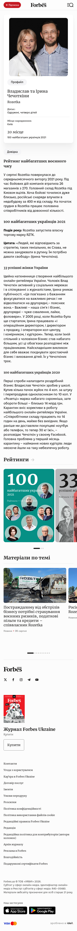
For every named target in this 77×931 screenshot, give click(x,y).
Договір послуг (13, 783)
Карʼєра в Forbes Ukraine (19, 776)
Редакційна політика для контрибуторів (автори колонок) (36, 836)
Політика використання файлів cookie (29, 815)
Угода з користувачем (18, 770)
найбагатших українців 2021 (26, 489)
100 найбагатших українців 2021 (26, 137)
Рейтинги (16, 459)
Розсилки (10, 802)
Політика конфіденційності (22, 808)
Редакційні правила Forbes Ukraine (27, 821)
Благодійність (13, 857)
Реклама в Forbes (15, 850)
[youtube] (37, 680)
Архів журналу (13, 844)
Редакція (10, 827)
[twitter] (5, 680)
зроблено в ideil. (61, 923)
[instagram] (21, 680)
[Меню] (70, 5)
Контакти (10, 763)
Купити (13, 745)
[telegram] (29, 680)
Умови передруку (15, 795)
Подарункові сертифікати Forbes (26, 863)
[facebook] (13, 680)
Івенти (8, 789)
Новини (8, 631)
